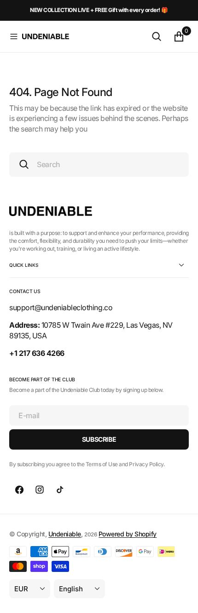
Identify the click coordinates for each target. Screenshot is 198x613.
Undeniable (64, 534)
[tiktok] (60, 490)
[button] (13, 36)
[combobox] (99, 164)
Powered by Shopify (128, 534)
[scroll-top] (182, 597)
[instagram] (39, 490)
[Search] (156, 36)
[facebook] (19, 490)
